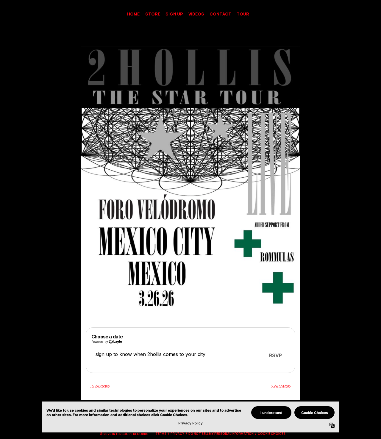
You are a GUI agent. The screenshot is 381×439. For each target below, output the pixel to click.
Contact (220, 14)
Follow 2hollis (100, 386)
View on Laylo (281, 386)
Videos (196, 14)
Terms (160, 434)
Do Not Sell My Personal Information (221, 434)
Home (133, 14)
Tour (243, 14)
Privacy (177, 434)
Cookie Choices (271, 434)
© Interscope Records (124, 434)
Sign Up (174, 14)
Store (152, 14)
